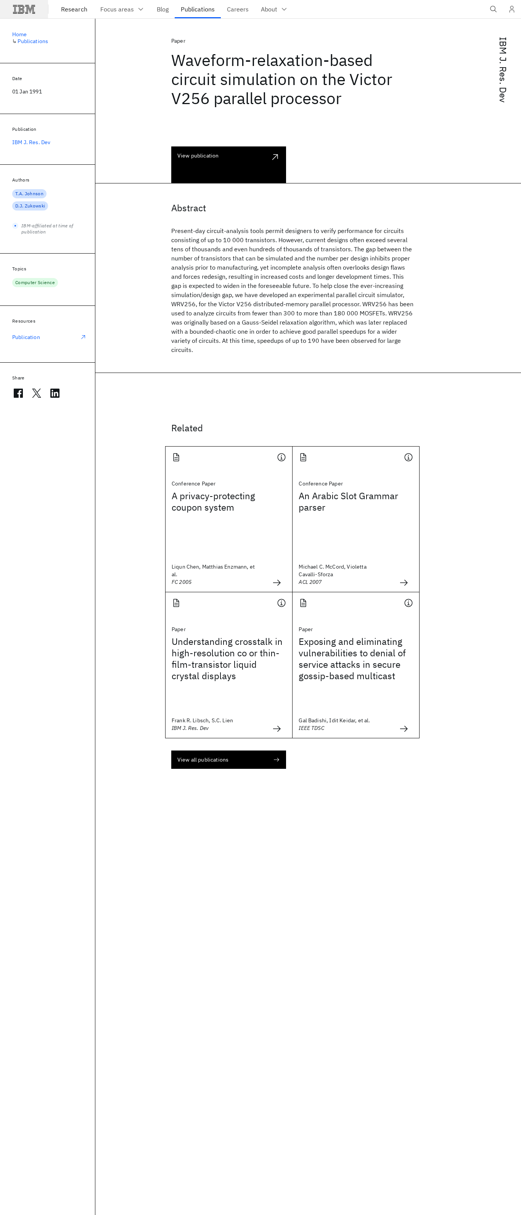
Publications (33, 41)
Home (19, 34)
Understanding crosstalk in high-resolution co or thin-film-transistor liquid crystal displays (227, 658)
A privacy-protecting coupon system (213, 501)
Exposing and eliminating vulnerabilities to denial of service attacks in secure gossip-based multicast (352, 658)
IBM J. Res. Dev (503, 70)
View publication (198, 155)
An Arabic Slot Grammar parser (348, 501)
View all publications (202, 759)
